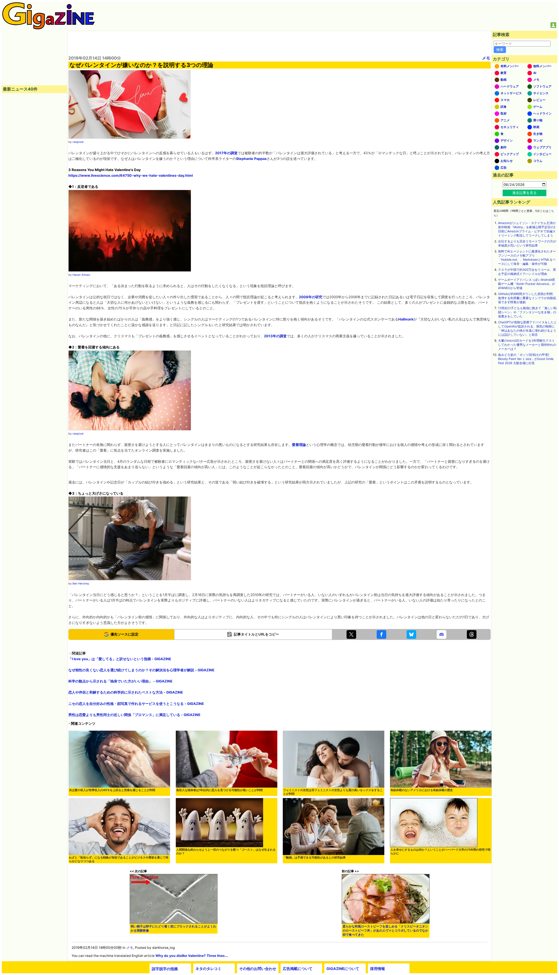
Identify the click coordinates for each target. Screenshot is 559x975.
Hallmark (405, 319)
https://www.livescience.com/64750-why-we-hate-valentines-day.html (130, 175)
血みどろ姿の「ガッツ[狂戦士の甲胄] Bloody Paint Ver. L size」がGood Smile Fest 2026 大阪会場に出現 (526, 359)
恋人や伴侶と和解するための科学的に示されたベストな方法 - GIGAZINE (125, 692)
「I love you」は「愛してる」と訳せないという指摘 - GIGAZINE (119, 659)
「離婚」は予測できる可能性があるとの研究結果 (314, 857)
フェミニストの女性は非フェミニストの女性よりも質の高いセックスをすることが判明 (333, 791)
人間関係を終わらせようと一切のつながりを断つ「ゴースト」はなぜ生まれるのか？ (226, 851)
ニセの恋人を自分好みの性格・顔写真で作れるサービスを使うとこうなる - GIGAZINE (136, 703)
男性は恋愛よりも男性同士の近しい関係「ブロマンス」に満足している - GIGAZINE (134, 715)
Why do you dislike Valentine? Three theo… (191, 956)
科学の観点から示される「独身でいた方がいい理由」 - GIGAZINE (120, 681)
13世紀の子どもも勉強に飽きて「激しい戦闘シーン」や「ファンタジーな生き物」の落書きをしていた (527, 312)
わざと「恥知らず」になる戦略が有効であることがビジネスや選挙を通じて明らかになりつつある (118, 859)
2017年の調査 (226, 153)
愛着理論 (299, 444)
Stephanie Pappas (251, 158)
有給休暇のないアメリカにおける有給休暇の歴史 (421, 790)
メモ (486, 58)
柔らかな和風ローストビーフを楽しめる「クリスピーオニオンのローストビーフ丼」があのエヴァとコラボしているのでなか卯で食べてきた (385, 930)
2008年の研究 (310, 297)
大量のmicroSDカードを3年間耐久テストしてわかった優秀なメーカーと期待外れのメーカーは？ (527, 345)
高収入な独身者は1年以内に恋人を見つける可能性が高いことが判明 (219, 790)
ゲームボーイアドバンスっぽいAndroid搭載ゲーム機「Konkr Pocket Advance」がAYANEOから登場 (526, 284)
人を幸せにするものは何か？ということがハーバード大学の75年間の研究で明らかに (440, 851)
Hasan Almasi (81, 274)
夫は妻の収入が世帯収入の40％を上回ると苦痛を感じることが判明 (112, 790)
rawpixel (77, 142)
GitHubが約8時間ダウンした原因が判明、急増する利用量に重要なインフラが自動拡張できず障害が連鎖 (527, 298)
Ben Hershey (80, 583)
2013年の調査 (275, 336)
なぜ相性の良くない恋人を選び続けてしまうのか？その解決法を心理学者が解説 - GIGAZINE (141, 670)
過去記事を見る (524, 192)
